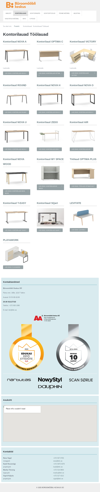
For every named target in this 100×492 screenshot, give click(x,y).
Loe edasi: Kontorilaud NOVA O (82, 112)
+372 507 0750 (58, 458)
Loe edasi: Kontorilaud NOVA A (15, 73)
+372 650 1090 (14, 305)
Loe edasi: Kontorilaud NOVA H (49, 112)
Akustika (77, 13)
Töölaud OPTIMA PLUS (83, 159)
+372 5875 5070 (59, 464)
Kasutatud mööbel (12, 18)
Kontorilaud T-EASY (14, 203)
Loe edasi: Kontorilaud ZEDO (49, 149)
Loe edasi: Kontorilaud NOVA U (15, 149)
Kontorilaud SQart (47, 203)
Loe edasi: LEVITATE (78, 230)
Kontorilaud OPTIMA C (50, 41)
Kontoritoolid (49, 13)
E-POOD (32, 18)
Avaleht (8, 13)
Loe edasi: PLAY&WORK (12, 267)
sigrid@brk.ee (58, 479)
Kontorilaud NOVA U (15, 122)
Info (24, 18)
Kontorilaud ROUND (14, 85)
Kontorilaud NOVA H (48, 85)
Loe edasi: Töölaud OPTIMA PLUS (83, 186)
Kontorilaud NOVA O (82, 85)
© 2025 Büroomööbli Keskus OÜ (50, 487)
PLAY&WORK (11, 240)
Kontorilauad (20, 13)
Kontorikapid (35, 13)
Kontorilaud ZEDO (47, 122)
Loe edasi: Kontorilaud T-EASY (15, 230)
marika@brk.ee (58, 473)
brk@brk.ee (13, 310)
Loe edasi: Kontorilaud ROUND (15, 112)
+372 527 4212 (58, 476)
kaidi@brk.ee (58, 467)
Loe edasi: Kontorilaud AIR (81, 149)
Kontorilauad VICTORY (83, 41)
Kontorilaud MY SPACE (50, 159)
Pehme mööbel (64, 13)
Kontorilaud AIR (79, 122)
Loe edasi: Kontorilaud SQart (49, 230)
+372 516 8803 (58, 470)
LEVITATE (75, 203)
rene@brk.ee (57, 461)
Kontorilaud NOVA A (14, 41)
